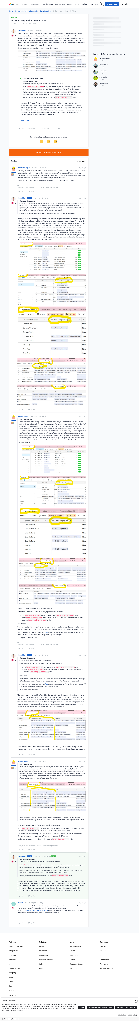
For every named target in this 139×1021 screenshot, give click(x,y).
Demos (72, 959)
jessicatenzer (103, 65)
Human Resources (46, 959)
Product (42, 946)
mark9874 (20, 903)
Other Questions (45, 11)
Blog (10, 986)
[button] (112, 4)
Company (12, 973)
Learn (72, 942)
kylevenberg (103, 83)
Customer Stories (76, 964)
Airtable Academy (76, 946)
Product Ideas (60, 4)
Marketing (43, 951)
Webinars (73, 968)
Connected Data (15, 968)
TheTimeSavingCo (23, 168)
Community (19, 11)
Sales (41, 964)
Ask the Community (31, 11)
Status (11, 990)
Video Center (74, 955)
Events (69, 4)
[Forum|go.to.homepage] (18, 4)
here (46, 632)
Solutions (43, 942)
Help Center (94, 4)
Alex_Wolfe (103, 77)
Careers (11, 981)
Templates (104, 964)
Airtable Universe (106, 968)
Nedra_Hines (21, 30)
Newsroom (13, 995)
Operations (43, 955)
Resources (104, 942)
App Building (13, 959)
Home (11, 11)
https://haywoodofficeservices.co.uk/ (35, 910)
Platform (12, 942)
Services (103, 951)
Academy (84, 4)
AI (9, 964)
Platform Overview (16, 946)
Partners (103, 946)
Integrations (13, 951)
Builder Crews (48, 4)
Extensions (13, 955)
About (11, 977)
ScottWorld (103, 71)
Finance (42, 968)
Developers (104, 955)
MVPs (76, 4)
